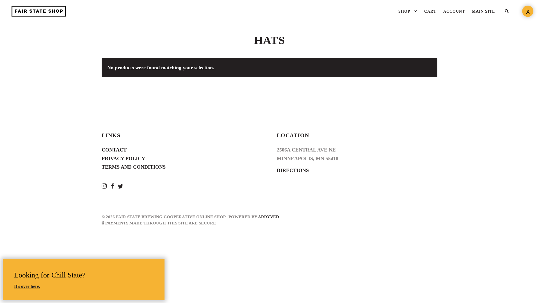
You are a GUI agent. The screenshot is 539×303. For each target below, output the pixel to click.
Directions (293, 170)
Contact (114, 150)
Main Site (483, 11)
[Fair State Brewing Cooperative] (105, 187)
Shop (404, 11)
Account (454, 11)
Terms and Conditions (134, 167)
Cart (430, 11)
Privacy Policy (123, 158)
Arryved (268, 217)
